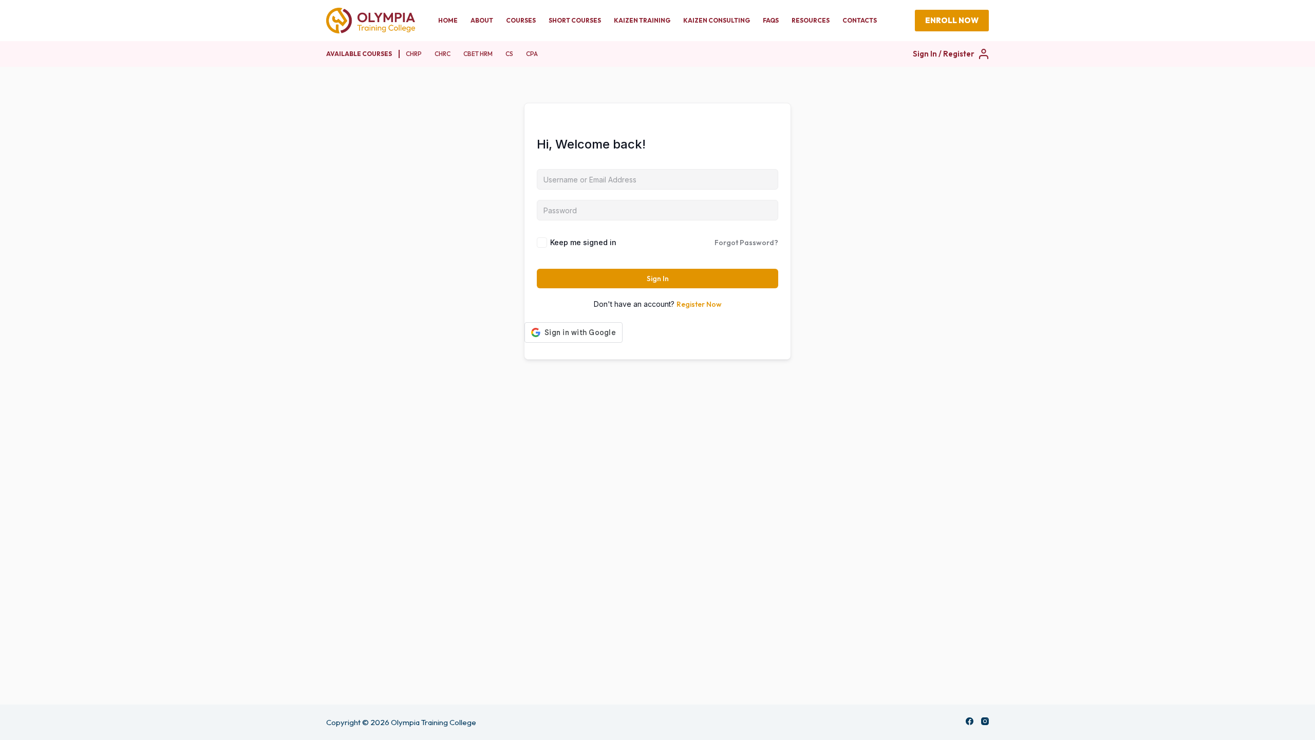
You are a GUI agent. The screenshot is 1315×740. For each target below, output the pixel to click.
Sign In (658, 278)
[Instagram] (985, 721)
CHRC (442, 54)
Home (448, 20)
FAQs (771, 20)
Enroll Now (952, 20)
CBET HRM (478, 54)
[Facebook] (969, 721)
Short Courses (575, 20)
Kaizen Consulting (716, 20)
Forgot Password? (746, 242)
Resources (811, 20)
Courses (521, 20)
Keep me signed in (583, 242)
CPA (532, 54)
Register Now (699, 304)
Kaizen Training (642, 20)
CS (509, 54)
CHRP (414, 54)
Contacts (859, 20)
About (482, 20)
